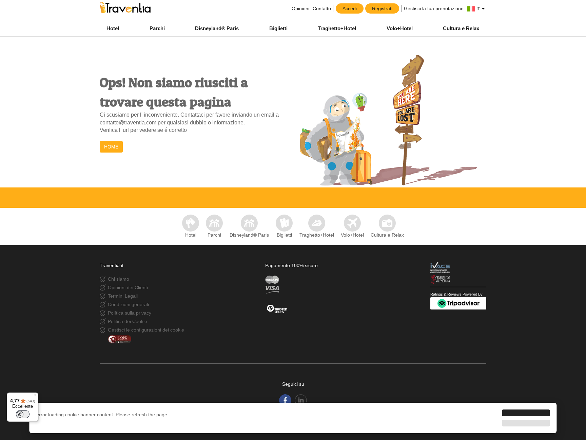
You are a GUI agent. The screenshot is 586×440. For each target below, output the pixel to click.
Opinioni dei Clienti (128, 287)
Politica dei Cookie (127, 321)
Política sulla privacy (129, 313)
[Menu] (34, 397)
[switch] (23, 414)
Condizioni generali (128, 304)
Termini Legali (123, 296)
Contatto (322, 8)
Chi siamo (118, 279)
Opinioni (299, 8)
